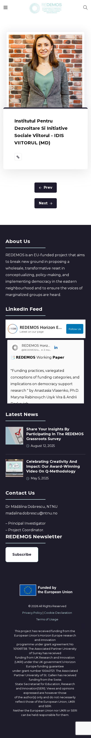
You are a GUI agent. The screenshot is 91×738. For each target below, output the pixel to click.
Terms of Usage (47, 619)
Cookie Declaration (58, 612)
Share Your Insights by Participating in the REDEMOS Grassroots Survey (55, 434)
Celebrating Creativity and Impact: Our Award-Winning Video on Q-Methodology (53, 466)
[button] (56, 347)
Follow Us (75, 329)
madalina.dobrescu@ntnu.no (31, 513)
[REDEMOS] (45, 8)
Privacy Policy (32, 612)
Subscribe (21, 554)
